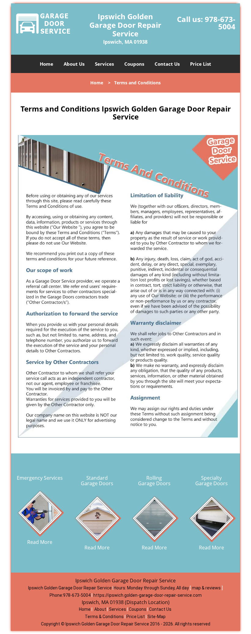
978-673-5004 (220, 22)
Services (104, 64)
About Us (74, 64)
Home (46, 64)
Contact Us (167, 64)
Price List (200, 64)
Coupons (134, 64)
